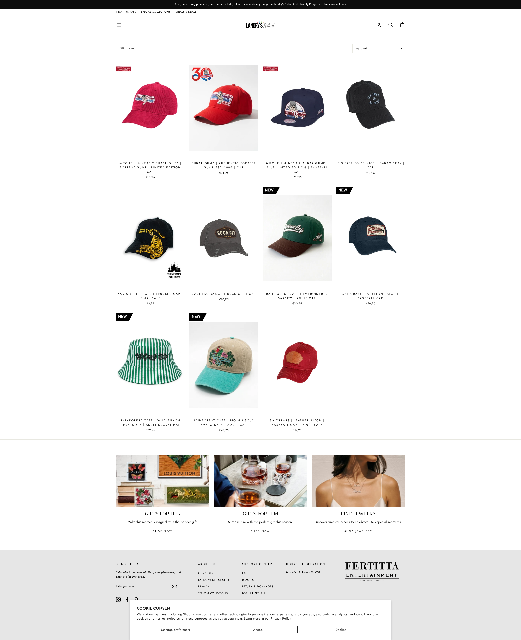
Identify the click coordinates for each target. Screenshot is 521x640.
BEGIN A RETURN (253, 593)
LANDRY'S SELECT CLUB (213, 580)
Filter (130, 48)
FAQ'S (246, 573)
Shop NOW (260, 531)
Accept (258, 629)
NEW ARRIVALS (126, 12)
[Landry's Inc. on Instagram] (118, 599)
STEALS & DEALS (185, 12)
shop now (162, 531)
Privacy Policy (281, 618)
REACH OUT (250, 580)
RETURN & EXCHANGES (257, 586)
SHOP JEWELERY (358, 531)
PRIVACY (203, 586)
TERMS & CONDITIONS (213, 593)
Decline (340, 629)
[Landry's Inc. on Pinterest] (136, 599)
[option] (260, 4)
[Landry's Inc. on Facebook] (127, 599)
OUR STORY (205, 573)
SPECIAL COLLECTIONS (156, 12)
